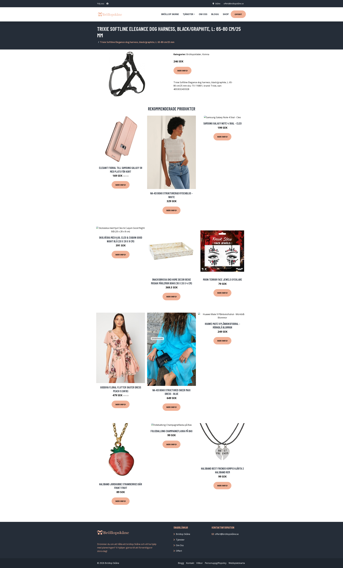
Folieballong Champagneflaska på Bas (171, 431)
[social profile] (107, 3)
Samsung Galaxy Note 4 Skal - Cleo (222, 123)
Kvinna (205, 54)
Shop (226, 14)
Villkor (199, 563)
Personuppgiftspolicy (215, 563)
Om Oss (180, 545)
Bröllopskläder (193, 54)
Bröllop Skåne (170, 14)
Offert (238, 14)
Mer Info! (182, 70)
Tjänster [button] (188, 14)
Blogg (215, 14)
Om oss (203, 14)
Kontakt (190, 563)
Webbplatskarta (237, 563)
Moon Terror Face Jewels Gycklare (222, 279)
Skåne (217, 3)
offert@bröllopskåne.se (234, 3)
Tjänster (180, 539)
